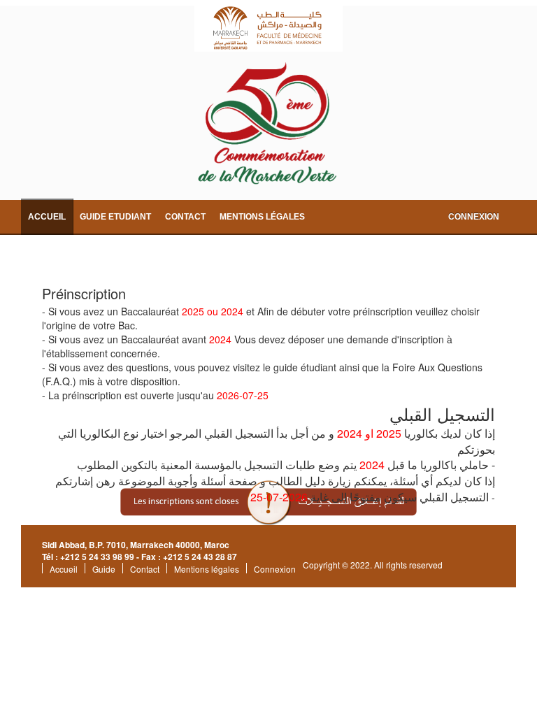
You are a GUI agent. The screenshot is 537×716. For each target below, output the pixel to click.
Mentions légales (262, 217)
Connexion (473, 217)
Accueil (47, 217)
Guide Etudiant (115, 217)
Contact (185, 217)
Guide (103, 569)
